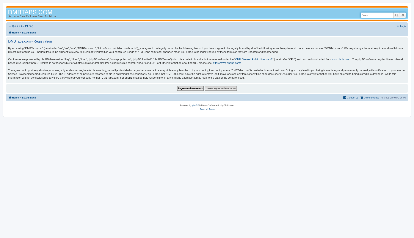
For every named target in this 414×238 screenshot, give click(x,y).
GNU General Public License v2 (254, 59)
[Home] (40, 14)
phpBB (195, 105)
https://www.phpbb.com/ (227, 63)
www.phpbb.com (341, 59)
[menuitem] (29, 26)
